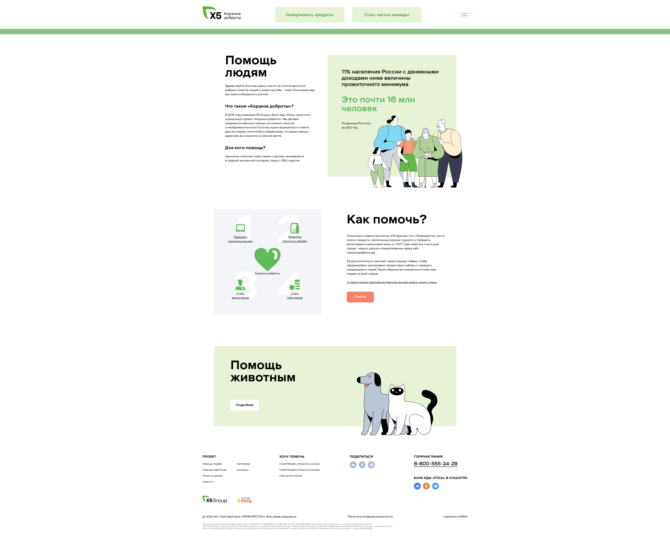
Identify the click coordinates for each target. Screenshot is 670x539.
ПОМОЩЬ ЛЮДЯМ (212, 464)
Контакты (242, 470)
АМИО (463, 516)
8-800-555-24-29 (435, 464)
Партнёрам (243, 464)
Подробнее (245, 405)
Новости (207, 482)
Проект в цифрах (212, 476)
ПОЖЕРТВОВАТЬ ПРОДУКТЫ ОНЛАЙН (299, 464)
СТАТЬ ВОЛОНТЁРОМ (290, 476)
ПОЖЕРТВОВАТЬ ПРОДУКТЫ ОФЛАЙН (299, 470)
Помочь (360, 297)
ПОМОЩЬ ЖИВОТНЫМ (214, 470)
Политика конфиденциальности (370, 516)
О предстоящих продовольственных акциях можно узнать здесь (392, 282)
